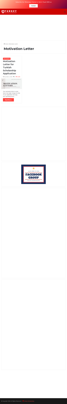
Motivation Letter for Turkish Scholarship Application (9, 67)
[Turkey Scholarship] (9, 12)
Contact (33, 5)
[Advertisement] (33, 27)
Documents (7, 58)
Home (6, 44)
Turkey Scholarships (29, 401)
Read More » (8, 99)
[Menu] (65, 12)
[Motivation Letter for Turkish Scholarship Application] (11, 83)
